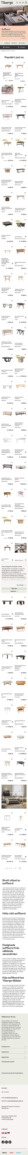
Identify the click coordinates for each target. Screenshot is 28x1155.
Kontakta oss (6, 1001)
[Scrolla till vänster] (1, 43)
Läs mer (23, 38)
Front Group (9, 1119)
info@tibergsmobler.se (11, 1097)
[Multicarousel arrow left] (1, 68)
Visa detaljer (20, 585)
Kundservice (6, 1047)
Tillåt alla (14, 588)
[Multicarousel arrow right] (27, 68)
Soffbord (7, 43)
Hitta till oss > (5, 1108)
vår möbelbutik (10, 1003)
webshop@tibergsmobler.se (15, 1101)
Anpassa (13, 591)
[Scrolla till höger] (27, 43)
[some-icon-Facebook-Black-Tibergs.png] (3, 1142)
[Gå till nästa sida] (20, 868)
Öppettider (5, 1057)
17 (15, 868)
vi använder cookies (14, 579)
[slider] (14, 71)
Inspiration (5, 1052)
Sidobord (14, 43)
